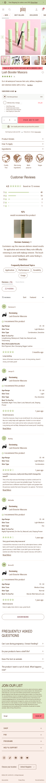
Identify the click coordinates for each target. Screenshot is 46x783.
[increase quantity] (15, 120)
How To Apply (7, 144)
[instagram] (4, 758)
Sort (25, 297)
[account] (36, 9)
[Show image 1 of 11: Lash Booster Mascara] (5, 60)
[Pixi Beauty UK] (23, 9)
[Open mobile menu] (3, 9)
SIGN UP (38, 716)
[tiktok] (10, 758)
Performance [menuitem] (24, 270)
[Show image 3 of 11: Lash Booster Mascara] (25, 60)
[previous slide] (2, 37)
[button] (23, 192)
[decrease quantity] (4, 120)
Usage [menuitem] (23, 275)
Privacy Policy (21, 780)
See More (30, 85)
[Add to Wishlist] (42, 72)
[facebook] (15, 758)
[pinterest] (21, 758)
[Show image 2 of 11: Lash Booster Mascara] (15, 60)
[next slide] (43, 37)
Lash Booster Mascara (18, 316)
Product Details (8, 139)
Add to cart (31, 120)
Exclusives (34, 15)
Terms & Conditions (39, 780)
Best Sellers (19, 15)
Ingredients (6, 149)
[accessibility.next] (43, 2)
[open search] (9, 9)
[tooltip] (31, 242)
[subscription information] (15, 91)
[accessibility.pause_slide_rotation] (5, 2)
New (6, 15)
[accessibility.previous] (2, 2)
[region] (23, 229)
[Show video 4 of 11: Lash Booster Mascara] (35, 60)
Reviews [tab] (7, 282)
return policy (38, 132)
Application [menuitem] (9, 270)
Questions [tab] (20, 282)
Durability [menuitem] (37, 270)
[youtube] (27, 758)
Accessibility (5, 780)
